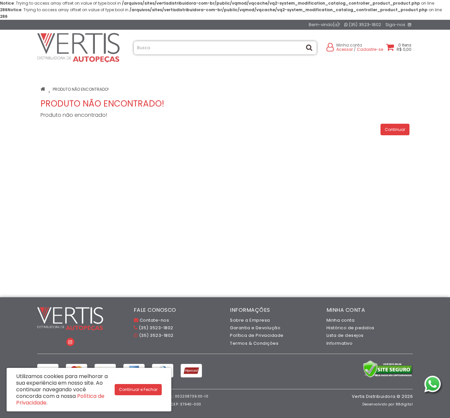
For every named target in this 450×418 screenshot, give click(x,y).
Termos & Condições (254, 343)
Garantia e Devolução (255, 328)
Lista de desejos (345, 335)
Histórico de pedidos (350, 328)
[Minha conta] (330, 46)
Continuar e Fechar (138, 389)
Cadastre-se (370, 49)
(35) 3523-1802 (364, 24)
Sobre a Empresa (250, 320)
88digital (404, 404)
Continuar (395, 129)
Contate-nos (153, 320)
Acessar (344, 49)
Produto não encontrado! (81, 89)
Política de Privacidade (257, 335)
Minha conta (340, 320)
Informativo (339, 343)
